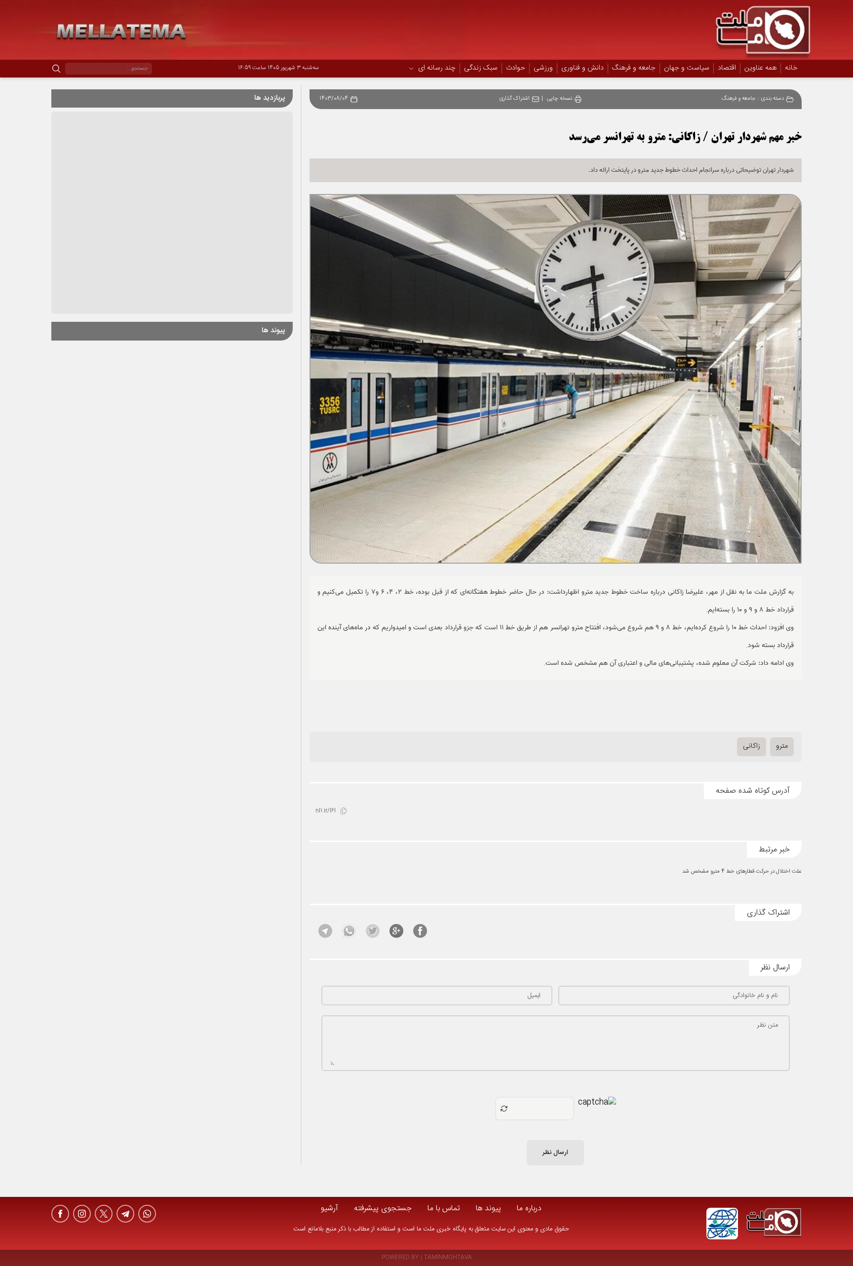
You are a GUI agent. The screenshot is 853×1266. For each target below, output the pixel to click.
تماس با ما (443, 1208)
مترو (782, 746)
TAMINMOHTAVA (448, 1258)
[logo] (774, 1223)
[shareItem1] (420, 931)
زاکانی (751, 746)
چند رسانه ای (437, 68)
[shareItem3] (373, 931)
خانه (791, 68)
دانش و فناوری (582, 68)
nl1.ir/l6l (325, 811)
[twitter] (104, 1214)
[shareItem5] (325, 931)
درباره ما (529, 1208)
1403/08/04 (333, 99)
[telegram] (125, 1214)
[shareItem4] (349, 931)
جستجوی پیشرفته (383, 1208)
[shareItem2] (396, 931)
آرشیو (329, 1208)
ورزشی (543, 68)
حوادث (515, 68)
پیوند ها (488, 1208)
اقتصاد (727, 68)
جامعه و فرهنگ (634, 68)
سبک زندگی (481, 68)
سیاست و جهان (686, 68)
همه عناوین (760, 68)
